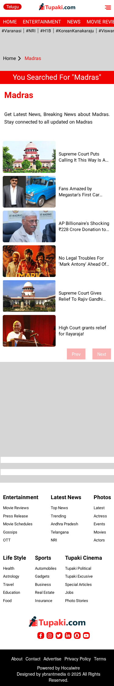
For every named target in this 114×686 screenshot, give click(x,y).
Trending (58, 516)
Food (7, 600)
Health (8, 568)
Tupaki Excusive (79, 576)
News (74, 22)
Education (11, 592)
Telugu (12, 6)
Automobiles (46, 568)
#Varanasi (11, 30)
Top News (59, 508)
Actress (100, 516)
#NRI (31, 30)
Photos (102, 497)
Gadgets (42, 576)
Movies (100, 532)
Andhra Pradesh (64, 524)
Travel (8, 584)
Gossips (10, 532)
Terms (100, 659)
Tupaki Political (78, 568)
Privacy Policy (77, 659)
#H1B (45, 30)
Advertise (52, 659)
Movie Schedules (18, 524)
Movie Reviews (16, 508)
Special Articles (78, 584)
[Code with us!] (77, 635)
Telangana (60, 532)
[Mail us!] (86, 635)
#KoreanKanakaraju (75, 30)
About (16, 659)
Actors (99, 540)
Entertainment (42, 22)
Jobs (69, 592)
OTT (7, 540)
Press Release (15, 516)
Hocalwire (70, 668)
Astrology (11, 576)
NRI (54, 540)
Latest (99, 508)
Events (99, 524)
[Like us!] (40, 635)
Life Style (14, 558)
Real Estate (44, 592)
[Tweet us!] (50, 635)
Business (43, 584)
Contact (33, 659)
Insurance (43, 600)
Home (10, 22)
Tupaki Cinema (83, 558)
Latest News (66, 497)
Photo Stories (76, 600)
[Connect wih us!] (68, 635)
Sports (43, 558)
